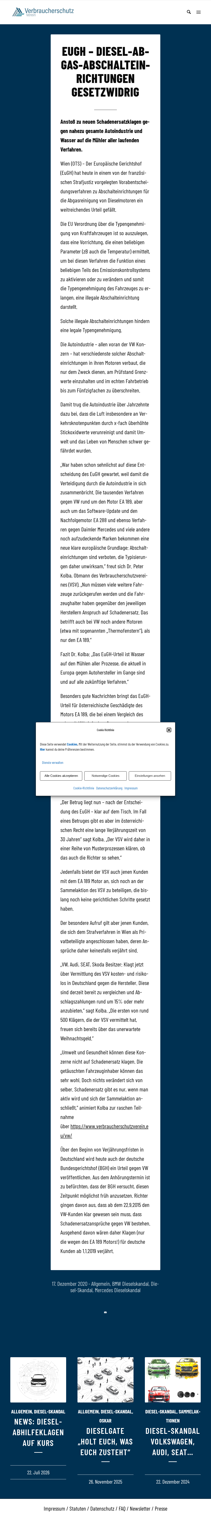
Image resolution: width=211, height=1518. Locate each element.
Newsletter (140, 1508)
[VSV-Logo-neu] (45, 12)
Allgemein (100, 1283)
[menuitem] (188, 12)
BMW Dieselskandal (130, 1283)
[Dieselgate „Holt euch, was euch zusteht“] (105, 1379)
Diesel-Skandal (49, 1411)
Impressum (131, 788)
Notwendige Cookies (106, 776)
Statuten (77, 1508)
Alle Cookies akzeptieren (61, 776)
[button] (169, 730)
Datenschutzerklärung (109, 788)
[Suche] (188, 12)
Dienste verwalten (52, 763)
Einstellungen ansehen (150, 776)
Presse (161, 1508)
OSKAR (105, 1420)
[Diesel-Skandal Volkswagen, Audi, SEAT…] (173, 1379)
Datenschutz (102, 1508)
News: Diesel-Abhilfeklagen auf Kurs (38, 1432)
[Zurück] (16, 1407)
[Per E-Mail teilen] (105, 1312)
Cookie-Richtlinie (83, 788)
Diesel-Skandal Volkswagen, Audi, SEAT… (172, 1441)
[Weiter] (194, 1407)
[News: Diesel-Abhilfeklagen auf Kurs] (38, 1379)
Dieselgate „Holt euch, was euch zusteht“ (105, 1441)
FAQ (122, 1508)
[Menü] (198, 12)
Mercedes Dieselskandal (118, 1289)
